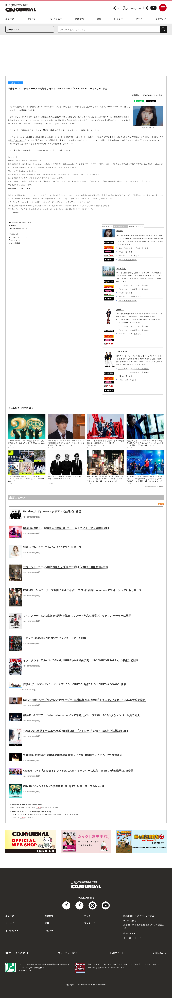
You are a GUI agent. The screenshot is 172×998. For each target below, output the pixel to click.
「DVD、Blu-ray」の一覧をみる (129, 255)
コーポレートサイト (133, 937)
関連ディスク (107, 226)
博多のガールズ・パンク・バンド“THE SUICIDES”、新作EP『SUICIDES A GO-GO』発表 (74, 684)
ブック (139, 18)
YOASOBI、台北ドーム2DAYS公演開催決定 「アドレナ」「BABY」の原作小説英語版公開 (75, 730)
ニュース (9, 18)
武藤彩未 (136, 95)
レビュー (118, 18)
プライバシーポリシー (69, 952)
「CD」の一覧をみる (125, 252)
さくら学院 (143, 137)
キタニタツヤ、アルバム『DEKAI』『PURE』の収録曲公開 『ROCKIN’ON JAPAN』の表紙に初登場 (81, 660)
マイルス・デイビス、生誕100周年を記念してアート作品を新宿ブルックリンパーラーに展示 (77, 615)
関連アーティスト (121, 226)
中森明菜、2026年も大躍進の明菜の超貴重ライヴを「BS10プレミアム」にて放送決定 (72, 755)
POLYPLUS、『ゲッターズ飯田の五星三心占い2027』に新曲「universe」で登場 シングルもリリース (82, 590)
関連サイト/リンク (136, 226)
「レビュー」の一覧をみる (127, 259)
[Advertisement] (86, 57)
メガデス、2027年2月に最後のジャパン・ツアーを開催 (55, 638)
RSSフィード (117, 952)
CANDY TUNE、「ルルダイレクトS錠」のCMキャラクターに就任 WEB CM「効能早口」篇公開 (78, 770)
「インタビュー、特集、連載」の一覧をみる (133, 289)
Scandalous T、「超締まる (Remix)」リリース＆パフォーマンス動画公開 (66, 528)
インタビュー (55, 18)
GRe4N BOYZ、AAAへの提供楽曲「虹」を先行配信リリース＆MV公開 (64, 786)
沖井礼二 (120, 309)
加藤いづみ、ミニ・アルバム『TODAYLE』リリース (52, 547)
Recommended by (151, 486)
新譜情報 (79, 18)
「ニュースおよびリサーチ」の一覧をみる (133, 248)
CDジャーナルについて (17, 952)
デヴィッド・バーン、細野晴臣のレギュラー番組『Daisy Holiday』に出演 (65, 566)
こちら (38, 807)
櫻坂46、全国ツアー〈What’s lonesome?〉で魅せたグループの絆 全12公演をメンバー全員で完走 (81, 715)
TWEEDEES (20, 140)
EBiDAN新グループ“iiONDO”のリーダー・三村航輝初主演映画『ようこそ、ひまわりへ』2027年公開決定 (84, 699)
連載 (99, 18)
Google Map (129, 933)
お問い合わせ (160, 952)
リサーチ (31, 18)
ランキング (161, 18)
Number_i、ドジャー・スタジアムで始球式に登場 (52, 511)
